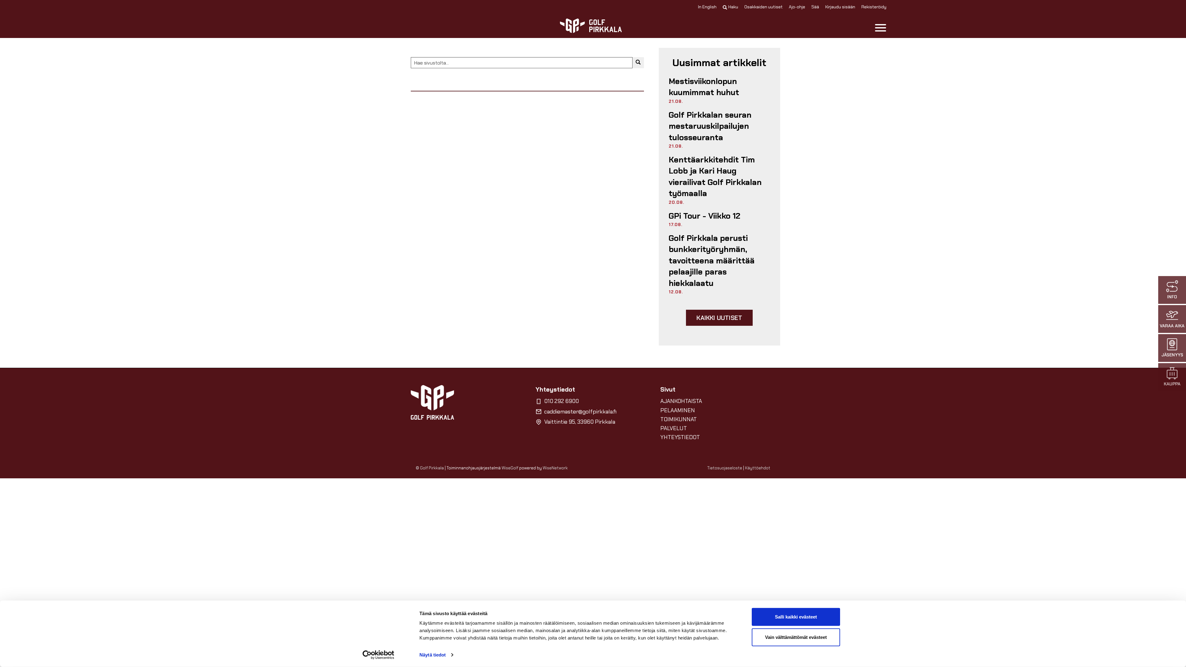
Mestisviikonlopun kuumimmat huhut (704, 87)
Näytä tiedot (432, 654)
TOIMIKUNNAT (678, 419)
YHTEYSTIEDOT (680, 437)
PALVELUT (673, 428)
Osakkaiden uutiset (763, 7)
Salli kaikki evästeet (796, 616)
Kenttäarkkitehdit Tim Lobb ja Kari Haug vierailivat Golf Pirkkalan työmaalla (715, 176)
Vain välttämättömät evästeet (796, 637)
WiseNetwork (555, 468)
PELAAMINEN (677, 410)
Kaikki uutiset (719, 318)
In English (707, 7)
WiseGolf (510, 468)
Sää (815, 7)
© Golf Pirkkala (430, 468)
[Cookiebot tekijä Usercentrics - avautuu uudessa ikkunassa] (378, 655)
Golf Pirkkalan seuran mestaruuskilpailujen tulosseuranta (710, 126)
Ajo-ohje (797, 7)
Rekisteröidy (873, 7)
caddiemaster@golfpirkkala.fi (580, 411)
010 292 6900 (561, 401)
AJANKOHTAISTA (681, 401)
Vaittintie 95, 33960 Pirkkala (579, 422)
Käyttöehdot (757, 468)
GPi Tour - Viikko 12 (704, 216)
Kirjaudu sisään (840, 7)
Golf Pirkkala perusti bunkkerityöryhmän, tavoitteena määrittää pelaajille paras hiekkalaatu (712, 260)
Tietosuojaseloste (724, 468)
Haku (733, 7)
